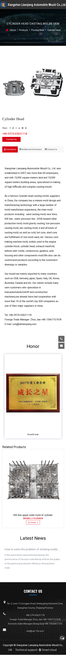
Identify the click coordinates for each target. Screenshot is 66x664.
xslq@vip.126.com (38, 355)
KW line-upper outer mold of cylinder (33, 515)
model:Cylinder (33, 518)
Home (13, 30)
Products (23, 30)
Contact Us (11, 139)
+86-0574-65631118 (14, 133)
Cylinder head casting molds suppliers (39, 195)
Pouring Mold (37, 30)
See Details (32, 522)
